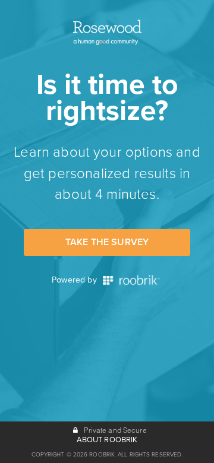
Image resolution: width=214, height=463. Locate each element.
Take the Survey (107, 242)
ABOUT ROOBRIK (107, 440)
